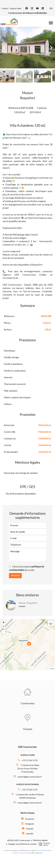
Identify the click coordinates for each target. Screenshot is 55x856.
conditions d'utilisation (19, 853)
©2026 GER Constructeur (18, 840)
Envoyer (15, 575)
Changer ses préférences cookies (22, 844)
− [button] (3, 626)
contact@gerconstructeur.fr (29, 776)
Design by (46, 844)
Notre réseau (27, 812)
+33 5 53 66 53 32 (29, 760)
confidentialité (42, 850)
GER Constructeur (27, 746)
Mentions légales (40, 840)
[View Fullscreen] (3, 632)
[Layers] (50, 623)
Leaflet (52, 668)
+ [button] (3, 622)
